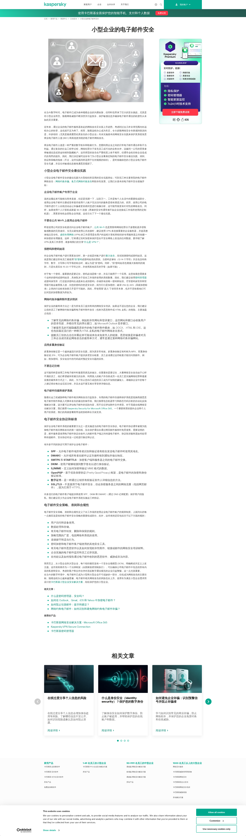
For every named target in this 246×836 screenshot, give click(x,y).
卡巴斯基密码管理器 (62, 630)
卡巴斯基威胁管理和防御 (182, 772)
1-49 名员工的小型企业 (94, 763)
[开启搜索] (161, 4)
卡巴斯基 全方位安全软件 (53, 777)
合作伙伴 (111, 4)
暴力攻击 (110, 255)
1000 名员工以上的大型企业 (187, 763)
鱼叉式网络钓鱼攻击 (81, 181)
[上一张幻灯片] (38, 702)
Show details (49, 830)
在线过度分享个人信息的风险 (67, 698)
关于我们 (125, 4)
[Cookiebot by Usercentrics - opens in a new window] (24, 830)
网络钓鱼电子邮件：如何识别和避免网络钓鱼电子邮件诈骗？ (85, 608)
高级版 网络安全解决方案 (136, 777)
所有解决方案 (178, 797)
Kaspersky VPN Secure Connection (70, 626)
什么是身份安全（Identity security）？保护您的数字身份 (122, 699)
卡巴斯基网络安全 (180, 777)
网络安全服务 (178, 767)
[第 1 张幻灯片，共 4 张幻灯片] (118, 740)
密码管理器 (141, 277)
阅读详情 (53, 730)
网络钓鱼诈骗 (62, 181)
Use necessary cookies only (216, 829)
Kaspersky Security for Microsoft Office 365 (89, 408)
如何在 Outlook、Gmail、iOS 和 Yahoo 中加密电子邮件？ (83, 600)
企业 (99, 4)
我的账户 (184, 4)
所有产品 (47, 782)
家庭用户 (88, 4)
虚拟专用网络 (67, 234)
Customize (215, 820)
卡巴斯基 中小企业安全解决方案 (95, 767)
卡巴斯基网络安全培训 (181, 787)
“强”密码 (78, 259)
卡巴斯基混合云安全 (180, 782)
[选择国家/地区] (156, 4)
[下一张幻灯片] (208, 702)
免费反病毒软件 (50, 787)
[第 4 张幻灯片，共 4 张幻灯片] (128, 740)
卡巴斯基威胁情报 (180, 792)
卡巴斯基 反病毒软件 (52, 767)
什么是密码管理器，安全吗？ (67, 595)
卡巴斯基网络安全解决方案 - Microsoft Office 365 (79, 622)
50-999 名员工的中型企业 (140, 763)
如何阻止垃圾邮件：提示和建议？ (70, 604)
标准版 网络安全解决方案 (136, 772)
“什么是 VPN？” (91, 242)
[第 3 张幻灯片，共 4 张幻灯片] (124, 740)
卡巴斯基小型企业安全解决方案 (67, 582)
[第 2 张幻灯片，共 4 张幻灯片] (121, 740)
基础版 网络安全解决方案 (136, 767)
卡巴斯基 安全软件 (51, 772)
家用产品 (48, 763)
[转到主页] (55, 4)
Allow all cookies (216, 812)
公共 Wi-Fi (99, 227)
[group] (69, 700)
